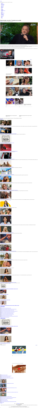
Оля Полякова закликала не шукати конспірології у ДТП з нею (6, 182)
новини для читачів (2, 402)
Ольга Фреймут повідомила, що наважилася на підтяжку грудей (6, 259)
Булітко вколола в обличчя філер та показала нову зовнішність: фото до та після (8, 387)
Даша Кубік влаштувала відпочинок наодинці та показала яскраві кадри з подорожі (8, 282)
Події (1, 3)
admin (5, 215)
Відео (1, 17)
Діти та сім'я (2, 4)
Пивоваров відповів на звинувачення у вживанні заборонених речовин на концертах (8, 133)
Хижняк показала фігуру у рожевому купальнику (6, 396)
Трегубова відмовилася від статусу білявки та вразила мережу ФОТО (6, 232)
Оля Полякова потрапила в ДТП (4, 294)
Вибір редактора (3, 318)
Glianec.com (18, 403)
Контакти (2, 9)
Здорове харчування (3, 10)
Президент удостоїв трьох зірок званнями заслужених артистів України (7, 174)
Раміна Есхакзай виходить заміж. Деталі (4, 274)
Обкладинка (2, 6)
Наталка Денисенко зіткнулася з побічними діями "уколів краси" (7, 383)
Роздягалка (10, 215)
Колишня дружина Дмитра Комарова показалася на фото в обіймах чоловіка (9, 305)
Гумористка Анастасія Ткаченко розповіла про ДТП (5, 224)
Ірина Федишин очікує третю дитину (3, 267)
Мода (1, 13)
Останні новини (2, 306)
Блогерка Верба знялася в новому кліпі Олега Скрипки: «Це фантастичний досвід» (8, 397)
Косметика (2, 14)
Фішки (2, 7)
